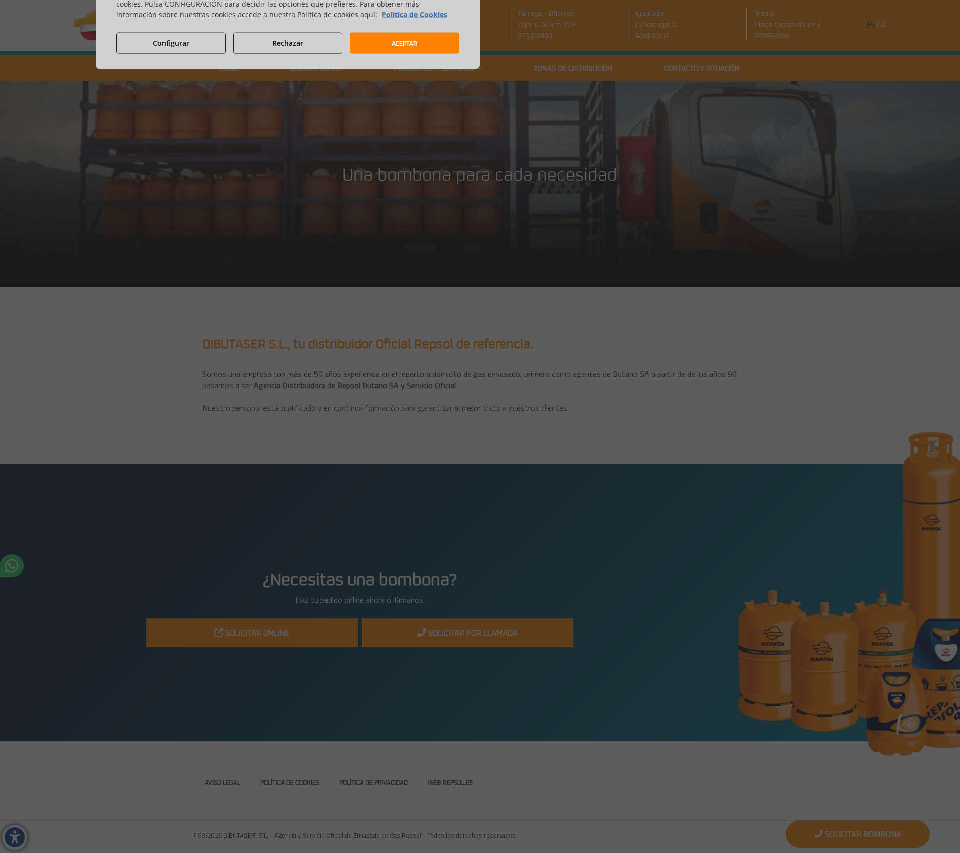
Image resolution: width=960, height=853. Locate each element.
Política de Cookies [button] (415, 15)
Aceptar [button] (405, 43)
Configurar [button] (171, 43)
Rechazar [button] (288, 43)
